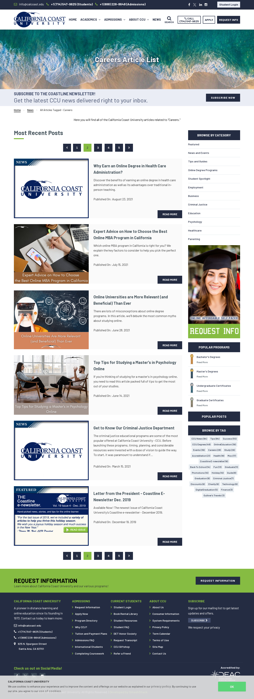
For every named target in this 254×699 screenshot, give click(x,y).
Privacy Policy (160, 627)
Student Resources (125, 620)
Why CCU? (81, 627)
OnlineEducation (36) (225, 444)
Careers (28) (214, 449)
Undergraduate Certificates (214, 385)
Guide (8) (231, 472)
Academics (89, 19)
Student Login (228, 4)
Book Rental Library (126, 613)
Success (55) (230, 438)
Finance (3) (227, 489)
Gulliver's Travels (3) (214, 495)
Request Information (87, 607)
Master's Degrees (207, 371)
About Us (158, 607)
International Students (89, 646)
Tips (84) (214, 438)
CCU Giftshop (122, 646)
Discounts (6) (198, 484)
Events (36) (199, 449)
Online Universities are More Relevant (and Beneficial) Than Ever (130, 300)
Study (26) (229, 449)
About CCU (137, 19)
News (157, 19)
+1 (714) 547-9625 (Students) (35, 631)
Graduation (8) (202, 478)
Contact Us (159, 653)
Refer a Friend (122, 653)
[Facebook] (189, 5)
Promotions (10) (200, 472)
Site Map (157, 646)
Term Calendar (161, 633)
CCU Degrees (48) (201, 444)
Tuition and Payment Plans (91, 633)
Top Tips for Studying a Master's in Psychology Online (134, 365)
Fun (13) (217, 467)
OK (232, 686)
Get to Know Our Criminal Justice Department (133, 427)
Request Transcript (125, 640)
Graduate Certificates (210, 400)
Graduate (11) (231, 467)
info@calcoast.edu (29, 625)
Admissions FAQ (84, 640)
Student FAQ (121, 627)
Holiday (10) (218, 472)
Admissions (113, 19)
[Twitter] (195, 5)
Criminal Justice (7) (223, 478)
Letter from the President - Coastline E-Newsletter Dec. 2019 (129, 496)
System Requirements (166, 620)
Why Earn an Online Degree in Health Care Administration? (129, 169)
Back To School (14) (200, 467)
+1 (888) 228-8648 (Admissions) (37, 637)
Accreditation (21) (201, 455)
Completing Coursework (89, 653)
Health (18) (219, 455)
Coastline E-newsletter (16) (214, 461)
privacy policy (161, 686)
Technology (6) (230, 484)
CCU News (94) (199, 438)
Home (73, 19)
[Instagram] (206, 5)
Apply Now (81, 613)
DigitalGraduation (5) (207, 489)
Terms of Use (160, 640)
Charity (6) (213, 484)
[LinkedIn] (200, 5)
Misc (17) (232, 455)
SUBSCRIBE (198, 620)
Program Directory (86, 620)
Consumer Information (165, 613)
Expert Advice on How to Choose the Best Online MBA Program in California (130, 234)
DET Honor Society (125, 633)
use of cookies (50, 691)
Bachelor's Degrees (208, 357)
